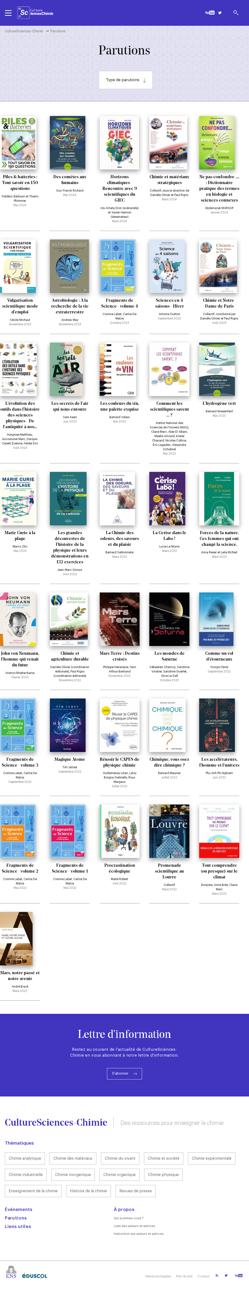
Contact (203, 1276)
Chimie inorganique (73, 1175)
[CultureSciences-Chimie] (35, 13)
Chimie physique (163, 1175)
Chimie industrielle (26, 1175)
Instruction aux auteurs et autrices (139, 1233)
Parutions (16, 1218)
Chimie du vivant (120, 1158)
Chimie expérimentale (211, 1158)
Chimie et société (163, 1158)
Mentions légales (158, 1276)
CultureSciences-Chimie (24, 31)
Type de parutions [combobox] (122, 80)
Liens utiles (18, 1226)
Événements (19, 1209)
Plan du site (184, 1276)
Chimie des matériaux (72, 1158)
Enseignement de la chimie (33, 1191)
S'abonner (120, 1073)
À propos (124, 1209)
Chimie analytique (25, 1158)
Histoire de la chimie (88, 1191)
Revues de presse (135, 1191)
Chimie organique (119, 1175)
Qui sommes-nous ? (129, 1218)
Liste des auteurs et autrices (134, 1226)
